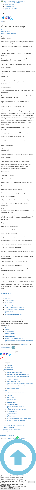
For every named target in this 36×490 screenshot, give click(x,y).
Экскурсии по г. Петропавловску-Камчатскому (20, 383)
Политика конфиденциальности (14, 338)
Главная (5, 360)
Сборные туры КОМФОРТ (12, 3)
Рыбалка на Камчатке (13, 388)
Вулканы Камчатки (12, 404)
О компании (8, 10)
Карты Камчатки (9, 300)
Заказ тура (6, 390)
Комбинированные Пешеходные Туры (18, 374)
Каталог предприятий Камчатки (16, 420)
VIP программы (9, 4)
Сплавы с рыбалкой (12, 379)
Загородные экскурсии (13, 381)
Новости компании (10, 333)
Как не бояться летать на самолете (13, 425)
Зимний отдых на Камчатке (15, 372)
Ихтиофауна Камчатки (11, 306)
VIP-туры (7, 329)
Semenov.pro (24, 344)
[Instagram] (5, 19)
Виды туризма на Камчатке (14, 415)
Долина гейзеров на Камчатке (15, 406)
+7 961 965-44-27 (6, 16)
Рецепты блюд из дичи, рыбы (13, 314)
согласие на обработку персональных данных (12, 478)
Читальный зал (9, 311)
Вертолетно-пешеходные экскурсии (17, 385)
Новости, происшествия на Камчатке (14, 392)
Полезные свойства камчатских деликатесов (17, 313)
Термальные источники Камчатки (14, 307)
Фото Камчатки (11, 417)
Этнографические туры (13, 387)
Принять (31, 482)
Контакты (9, 365)
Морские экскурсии (12, 378)
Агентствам (8, 335)
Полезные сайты (12, 413)
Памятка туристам (10, 336)
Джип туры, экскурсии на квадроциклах (18, 376)
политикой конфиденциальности (12, 485)
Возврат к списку (6, 293)
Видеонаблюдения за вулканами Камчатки (19, 418)
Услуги (9, 364)
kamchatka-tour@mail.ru (7, 435)
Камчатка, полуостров (11, 8)
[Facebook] (8, 19)
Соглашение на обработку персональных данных (19, 340)
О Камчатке (8, 299)
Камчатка (9, 395)
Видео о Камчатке (12, 411)
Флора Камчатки (9, 304)
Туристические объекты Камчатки (14, 309)
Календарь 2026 (9, 6)
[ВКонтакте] (2, 19)
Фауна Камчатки (9, 302)
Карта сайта (8, 342)
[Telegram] (11, 19)
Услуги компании (10, 331)
